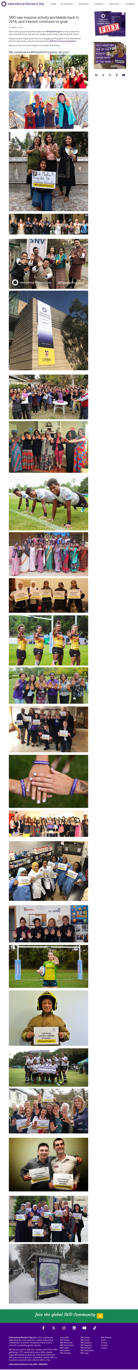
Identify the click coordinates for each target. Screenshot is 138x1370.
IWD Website (106, 1337)
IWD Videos (64, 1348)
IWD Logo (85, 1353)
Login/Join (130, 4)
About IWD (64, 1337)
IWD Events (85, 1340)
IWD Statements (87, 1350)
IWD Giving (85, 1337)
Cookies (104, 1345)
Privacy (104, 1342)
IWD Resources (66, 1342)
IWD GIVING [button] (84, 4)
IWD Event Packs (67, 1345)
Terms (103, 1340)
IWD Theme (65, 1340)
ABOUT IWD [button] (114, 4)
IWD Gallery (65, 1350)
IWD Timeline (65, 1353)
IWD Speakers (86, 1342)
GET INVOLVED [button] (67, 4)
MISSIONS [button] (99, 4)
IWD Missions (86, 1348)
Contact (104, 1348)
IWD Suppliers (86, 1345)
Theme (53, 4)
